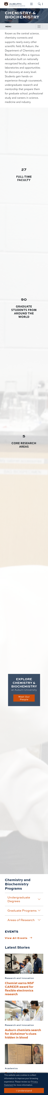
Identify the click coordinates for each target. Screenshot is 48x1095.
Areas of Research (21, 920)
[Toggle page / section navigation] (39, 26)
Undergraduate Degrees (18, 899)
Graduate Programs (22, 910)
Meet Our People (24, 698)
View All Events (16, 938)
